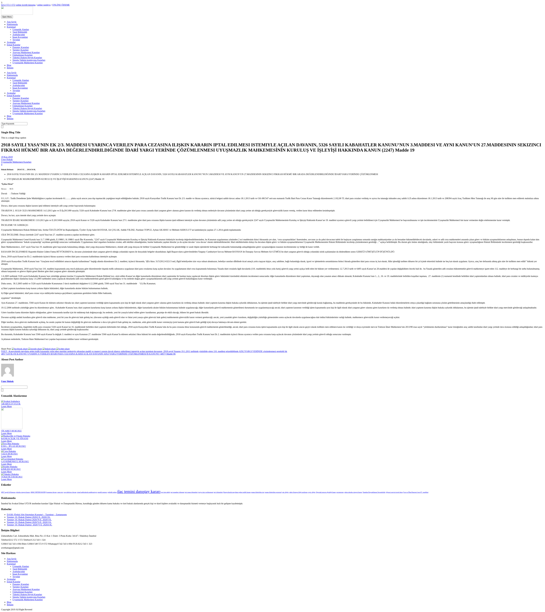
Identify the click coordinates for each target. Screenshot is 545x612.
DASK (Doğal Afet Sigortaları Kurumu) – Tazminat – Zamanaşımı (37, 514)
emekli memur (102, 492)
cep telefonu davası (70, 492)
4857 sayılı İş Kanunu (8, 492)
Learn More (6, 406)
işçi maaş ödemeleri (191, 492)
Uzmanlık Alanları (20, 29)
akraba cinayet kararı (23, 492)
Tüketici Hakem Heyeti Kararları (27, 57)
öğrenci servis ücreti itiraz (394, 492)
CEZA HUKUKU (9, 454)
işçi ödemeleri (218, 492)
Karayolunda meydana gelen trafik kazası (237, 492)
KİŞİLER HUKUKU (11, 469)
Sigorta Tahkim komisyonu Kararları (28, 60)
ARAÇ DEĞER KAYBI (38, 492)
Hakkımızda (12, 24)
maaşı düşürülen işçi (257, 492)
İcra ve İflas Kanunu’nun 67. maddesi (415, 492)
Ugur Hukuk (7, 159)
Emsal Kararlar (13, 45)
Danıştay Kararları (20, 47)
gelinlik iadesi (112, 492)
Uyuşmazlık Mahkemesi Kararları (27, 62)
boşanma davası (51, 492)
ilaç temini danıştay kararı (139, 491)
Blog (9, 65)
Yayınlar (16, 39)
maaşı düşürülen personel (273, 492)
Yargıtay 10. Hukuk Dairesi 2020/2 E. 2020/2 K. (29, 517)
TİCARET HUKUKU (11, 431)
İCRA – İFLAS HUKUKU (13, 446)
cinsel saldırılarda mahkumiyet (87, 492)
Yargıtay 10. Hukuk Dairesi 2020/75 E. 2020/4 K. (29, 525)
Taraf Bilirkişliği (19, 32)
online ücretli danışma (25, 5)
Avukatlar (11, 42)
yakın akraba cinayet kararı (353, 492)
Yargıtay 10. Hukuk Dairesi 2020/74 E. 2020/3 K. (29, 522)
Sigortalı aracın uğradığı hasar (326, 492)
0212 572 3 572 (8, 5)
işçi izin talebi (165, 492)
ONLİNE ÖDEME (61, 5)
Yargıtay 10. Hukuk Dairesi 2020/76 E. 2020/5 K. (29, 519)
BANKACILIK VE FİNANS (14, 438)
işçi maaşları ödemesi (177, 492)
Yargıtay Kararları (20, 50)
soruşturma (340, 492)
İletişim (10, 68)
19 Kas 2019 (7, 157)
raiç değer (285, 492)
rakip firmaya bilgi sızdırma (298, 492)
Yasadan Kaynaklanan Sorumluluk (374, 492)
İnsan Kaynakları (20, 37)
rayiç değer (312, 492)
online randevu (44, 5)
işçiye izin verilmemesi (205, 492)
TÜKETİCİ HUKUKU (12, 477)
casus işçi (60, 492)
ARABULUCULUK (11, 404)
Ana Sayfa (11, 22)
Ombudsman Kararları (22, 55)
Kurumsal (11, 27)
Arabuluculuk (18, 34)
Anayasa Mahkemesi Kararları (26, 52)
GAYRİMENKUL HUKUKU (15, 461)
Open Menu (7, 17)
